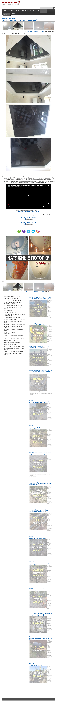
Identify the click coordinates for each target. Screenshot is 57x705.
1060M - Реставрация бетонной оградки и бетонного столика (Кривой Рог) (40, 401)
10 (42, 31)
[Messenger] (33, 233)
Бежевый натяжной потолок (12, 296)
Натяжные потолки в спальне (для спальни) (13, 330)
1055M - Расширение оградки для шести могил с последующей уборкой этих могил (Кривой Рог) (40, 427)
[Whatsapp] (19, 233)
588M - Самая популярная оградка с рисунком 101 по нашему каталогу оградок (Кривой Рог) (40, 563)
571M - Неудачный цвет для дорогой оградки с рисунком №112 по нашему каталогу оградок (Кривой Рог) (39, 510)
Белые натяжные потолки (11, 298)
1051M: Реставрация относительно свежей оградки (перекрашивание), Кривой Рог (40, 453)
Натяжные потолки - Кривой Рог (28, 212)
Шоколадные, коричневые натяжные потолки (14, 354)
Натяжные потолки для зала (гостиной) (12, 333)
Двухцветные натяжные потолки (13, 305)
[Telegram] (28, 233)
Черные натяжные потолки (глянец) (14, 351)
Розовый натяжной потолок (12, 342)
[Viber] (24, 233)
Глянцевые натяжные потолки (12, 300)
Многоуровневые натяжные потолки (14, 319)
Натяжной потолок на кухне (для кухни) (13, 322)
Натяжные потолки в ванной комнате (14, 324)
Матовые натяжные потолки (12, 317)
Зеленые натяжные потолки (12, 312)
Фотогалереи (4, 18)
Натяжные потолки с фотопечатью (14, 338)
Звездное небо (8, 310)
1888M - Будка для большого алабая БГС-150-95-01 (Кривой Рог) (38, 323)
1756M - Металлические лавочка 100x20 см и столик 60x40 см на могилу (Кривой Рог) (40, 371)
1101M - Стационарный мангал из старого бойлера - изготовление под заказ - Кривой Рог (40, 638)
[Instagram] (38, 233)
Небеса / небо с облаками (11, 340)
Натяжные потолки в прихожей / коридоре (13, 327)
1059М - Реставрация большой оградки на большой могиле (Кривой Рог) (40, 537)
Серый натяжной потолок (11, 344)
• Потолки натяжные (11, 18)
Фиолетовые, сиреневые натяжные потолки (14, 349)
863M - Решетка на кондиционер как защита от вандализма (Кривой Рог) (40, 614)
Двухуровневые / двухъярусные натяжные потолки (13, 303)
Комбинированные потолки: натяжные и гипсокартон (15, 315)
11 (43, 31)
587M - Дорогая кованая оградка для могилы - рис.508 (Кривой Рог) (38, 664)
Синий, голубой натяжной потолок (14, 346)
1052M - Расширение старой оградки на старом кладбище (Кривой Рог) (39, 589)
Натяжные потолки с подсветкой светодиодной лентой (13, 336)
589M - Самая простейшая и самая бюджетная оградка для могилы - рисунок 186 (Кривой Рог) (40, 483)
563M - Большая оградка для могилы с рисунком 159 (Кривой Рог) (39, 347)
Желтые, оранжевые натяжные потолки (12, 308)
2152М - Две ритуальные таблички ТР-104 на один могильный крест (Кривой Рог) (40, 298)
